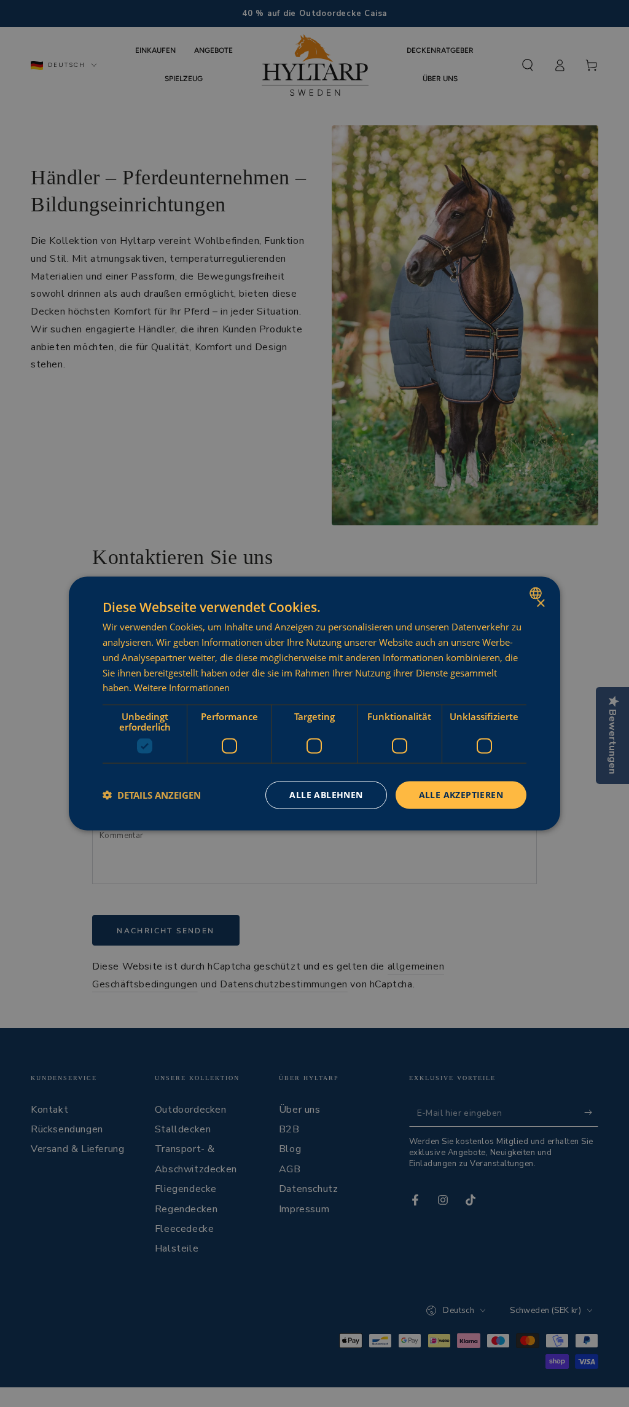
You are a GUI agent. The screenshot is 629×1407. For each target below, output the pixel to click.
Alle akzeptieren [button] (461, 795)
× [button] (540, 603)
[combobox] (537, 593)
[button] (152, 795)
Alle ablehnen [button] (325, 795)
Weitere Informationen (182, 687)
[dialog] (314, 704)
